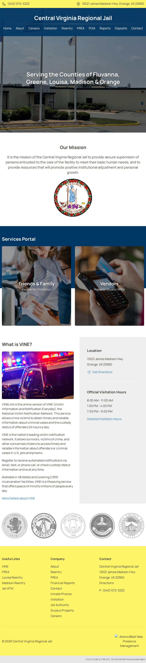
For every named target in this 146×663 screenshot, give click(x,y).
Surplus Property (62, 610)
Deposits (121, 28)
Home (7, 28)
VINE (5, 566)
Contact (137, 28)
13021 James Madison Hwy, (112, 4)
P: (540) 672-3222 (112, 590)
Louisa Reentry (12, 577)
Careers (34, 28)
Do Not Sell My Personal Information (128, 659)
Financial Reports (63, 583)
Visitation (50, 28)
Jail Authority (60, 605)
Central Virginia (73, 18)
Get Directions (102, 372)
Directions (106, 583)
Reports (105, 28)
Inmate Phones (61, 594)
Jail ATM (7, 588)
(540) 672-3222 (18, 4)
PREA (80, 28)
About (20, 28)
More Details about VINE (18, 498)
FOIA (92, 28)
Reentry (67, 28)
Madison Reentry (13, 583)
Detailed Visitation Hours (104, 419)
